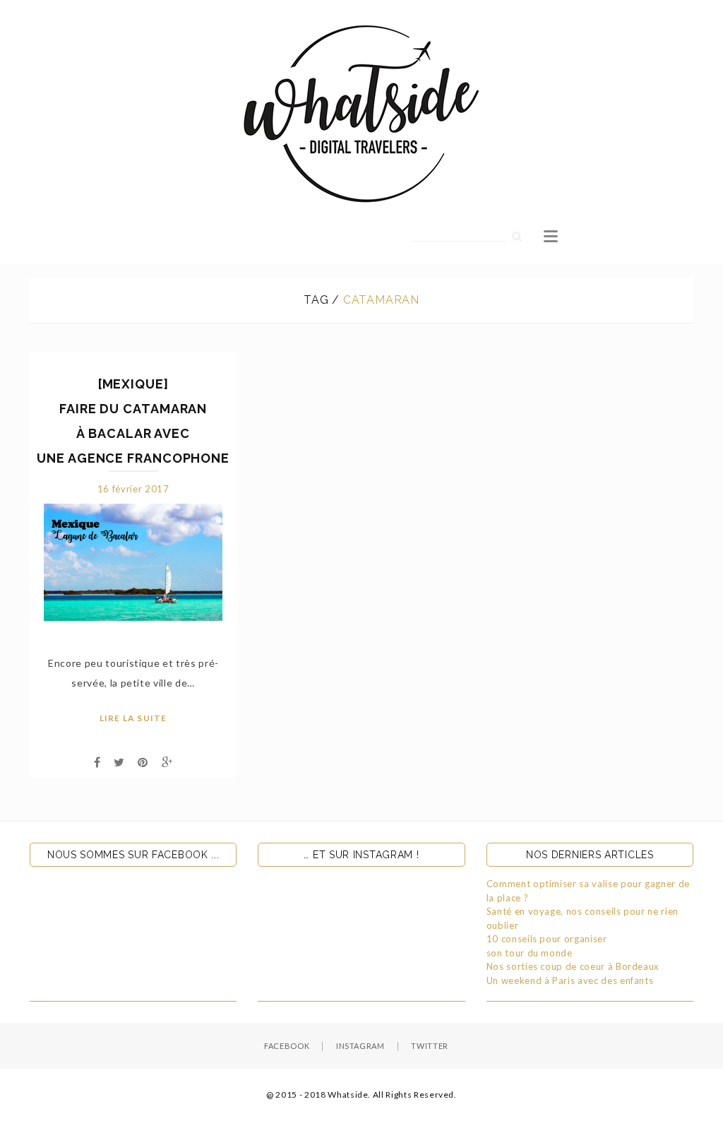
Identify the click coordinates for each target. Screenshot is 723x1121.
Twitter (429, 1045)
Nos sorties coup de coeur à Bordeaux (572, 966)
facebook (286, 1045)
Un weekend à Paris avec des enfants (570, 980)
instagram (360, 1045)
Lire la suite (133, 718)
